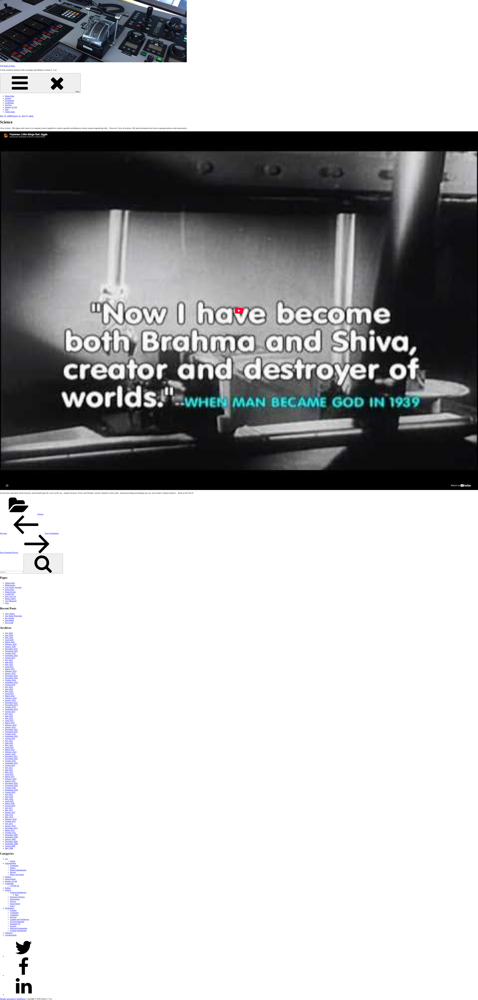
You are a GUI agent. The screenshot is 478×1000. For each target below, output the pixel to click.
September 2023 (11, 709)
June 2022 (9, 743)
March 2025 (10, 669)
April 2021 (9, 774)
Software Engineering (18, 928)
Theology (9, 933)
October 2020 (10, 788)
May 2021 (9, 772)
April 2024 (9, 694)
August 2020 (10, 792)
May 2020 (9, 799)
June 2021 (9, 770)
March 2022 (10, 750)
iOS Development (17, 922)
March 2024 (10, 696)
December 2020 (11, 783)
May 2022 (9, 745)
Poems (12, 861)
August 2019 (10, 806)
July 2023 (9, 714)
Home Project (10, 592)
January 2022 (10, 754)
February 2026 (11, 644)
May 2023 (9, 718)
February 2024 (11, 698)
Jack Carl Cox (10, 596)
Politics (8, 888)
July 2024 (9, 687)
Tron (7, 603)
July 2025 (9, 660)
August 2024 (10, 685)
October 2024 (10, 680)
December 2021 (11, 756)
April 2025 (9, 667)
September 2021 (11, 763)
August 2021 (10, 765)
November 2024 (11, 678)
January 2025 (10, 673)
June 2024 (9, 689)
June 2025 (9, 662)
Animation (14, 866)
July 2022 (9, 741)
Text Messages (11, 601)
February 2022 (11, 752)
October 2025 (10, 653)
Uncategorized (10, 935)
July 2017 (9, 808)
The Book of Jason (7, 66)
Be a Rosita (9, 618)
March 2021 (10, 776)
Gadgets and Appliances (19, 919)
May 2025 (9, 664)
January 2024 (10, 700)
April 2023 (9, 720)
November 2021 (11, 759)
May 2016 (9, 817)
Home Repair (10, 879)
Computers (14, 913)
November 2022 (11, 732)
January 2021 (10, 781)
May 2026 (9, 638)
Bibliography (10, 585)
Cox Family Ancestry (13, 587)
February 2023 (11, 725)
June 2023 (9, 716)
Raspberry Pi (15, 924)
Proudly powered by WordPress (13, 999)
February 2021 (11, 779)
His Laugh (9, 623)
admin (31, 116)
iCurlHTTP (9, 594)
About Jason (10, 112)
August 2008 (10, 846)
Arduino (13, 910)
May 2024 (9, 691)
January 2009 (10, 839)
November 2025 (11, 651)
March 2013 (10, 830)
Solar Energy (15, 904)
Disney (13, 868)
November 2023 (11, 705)
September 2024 (11, 682)
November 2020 (11, 785)
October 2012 (10, 833)
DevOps (8, 105)
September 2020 (11, 790)
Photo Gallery (10, 599)
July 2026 (9, 633)
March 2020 (10, 803)
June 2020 (9, 797)
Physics (13, 901)
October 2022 (10, 734)
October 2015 (10, 821)
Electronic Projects (17, 897)
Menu (78, 92)
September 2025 (11, 655)
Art (6, 859)
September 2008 (11, 844)
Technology (9, 100)
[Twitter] (23, 956)
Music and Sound (17, 874)
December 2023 (11, 703)
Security (13, 926)
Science (8, 98)
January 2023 (10, 727)
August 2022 (10, 738)
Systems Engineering (18, 931)
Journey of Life (11, 107)
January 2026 (10, 646)
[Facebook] (23, 975)
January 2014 (10, 826)
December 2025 (11, 649)
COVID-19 (14, 886)
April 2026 (9, 640)
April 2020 (9, 801)
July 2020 (9, 794)
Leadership (9, 103)
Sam (6, 109)
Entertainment (10, 863)
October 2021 (10, 761)
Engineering (15, 899)
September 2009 (11, 837)
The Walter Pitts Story (13, 616)
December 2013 (11, 828)
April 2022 (9, 747)
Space (12, 906)
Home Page (9, 96)
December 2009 (11, 835)
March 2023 (10, 723)
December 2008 (11, 841)
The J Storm (10, 614)
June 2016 (9, 815)
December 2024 (11, 676)
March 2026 (10, 642)
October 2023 (10, 707)
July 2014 (9, 824)
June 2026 (9, 635)
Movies (13, 872)
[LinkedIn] (23, 995)
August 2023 (10, 711)
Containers (14, 915)
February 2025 (11, 671)
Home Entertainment (18, 870)
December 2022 (11, 729)
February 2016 (11, 819)
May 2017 (9, 810)
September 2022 (11, 736)
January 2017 (10, 812)
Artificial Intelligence (18, 892)
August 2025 (10, 658)
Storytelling (9, 620)
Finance (8, 877)
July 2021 (9, 768)
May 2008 (9, 848)
